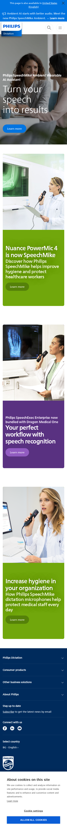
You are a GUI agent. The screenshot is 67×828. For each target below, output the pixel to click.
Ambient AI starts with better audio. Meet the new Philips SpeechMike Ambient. (34, 15)
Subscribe (8, 711)
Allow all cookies (33, 820)
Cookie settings (33, 811)
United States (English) (43, 5)
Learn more (14, 128)
